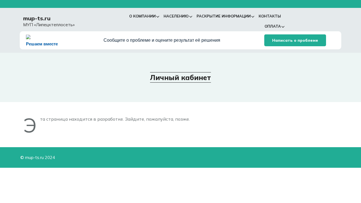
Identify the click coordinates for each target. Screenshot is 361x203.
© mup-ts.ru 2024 (37, 157)
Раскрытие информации (224, 16)
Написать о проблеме (295, 40)
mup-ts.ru (36, 18)
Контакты (270, 16)
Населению (176, 16)
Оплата (273, 26)
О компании (142, 16)
